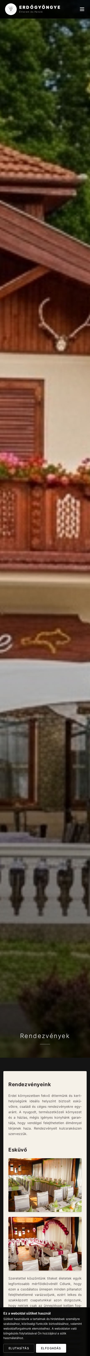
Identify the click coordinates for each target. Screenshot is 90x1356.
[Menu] (82, 9)
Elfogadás (51, 1348)
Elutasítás (19, 1348)
